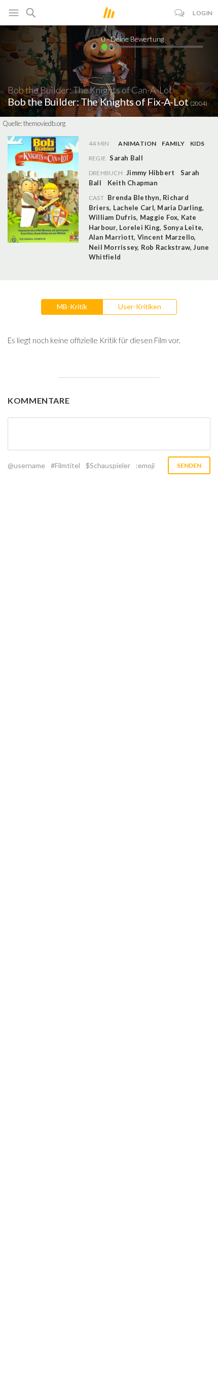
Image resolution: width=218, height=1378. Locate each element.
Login (203, 13)
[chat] (179, 13)
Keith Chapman (132, 183)
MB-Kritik (72, 306)
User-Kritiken (139, 306)
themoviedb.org (44, 123)
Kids (197, 143)
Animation (137, 143)
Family (173, 143)
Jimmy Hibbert (150, 173)
